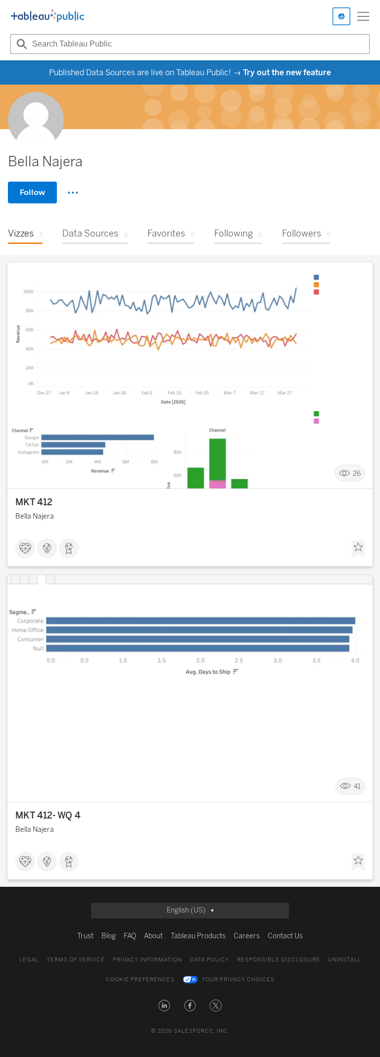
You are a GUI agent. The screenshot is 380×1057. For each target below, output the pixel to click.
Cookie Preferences (140, 979)
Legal (29, 960)
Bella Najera (34, 516)
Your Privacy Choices (238, 979)
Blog (108, 936)
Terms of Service (76, 960)
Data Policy (209, 960)
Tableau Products (198, 936)
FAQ (130, 936)
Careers (247, 936)
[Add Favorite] (358, 549)
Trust (85, 936)
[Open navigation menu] (363, 16)
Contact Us (285, 936)
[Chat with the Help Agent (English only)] (341, 16)
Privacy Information (147, 960)
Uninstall (344, 960)
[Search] (20, 44)
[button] (164, 1005)
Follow (32, 192)
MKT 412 (33, 502)
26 (357, 473)
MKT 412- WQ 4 (48, 815)
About (153, 936)
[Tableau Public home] (47, 16)
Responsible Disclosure (278, 960)
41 (357, 786)
